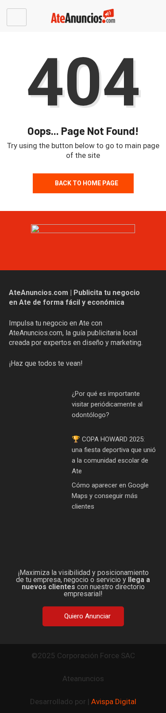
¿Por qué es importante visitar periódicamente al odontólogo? (107, 404)
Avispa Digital (113, 701)
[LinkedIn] (126, 547)
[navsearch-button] (156, 17)
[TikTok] (97, 547)
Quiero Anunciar (87, 616)
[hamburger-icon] (17, 17)
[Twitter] (69, 547)
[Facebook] (41, 547)
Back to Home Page (86, 183)
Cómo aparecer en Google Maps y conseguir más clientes (110, 495)
